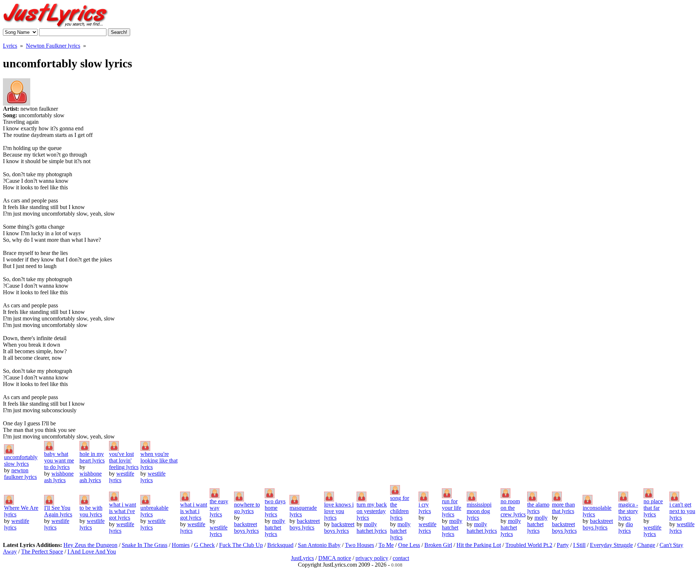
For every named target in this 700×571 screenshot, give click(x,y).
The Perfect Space (42, 551)
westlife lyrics (219, 530)
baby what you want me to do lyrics (59, 460)
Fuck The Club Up (241, 545)
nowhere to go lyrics (247, 507)
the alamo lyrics (538, 507)
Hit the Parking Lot (478, 545)
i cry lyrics (425, 507)
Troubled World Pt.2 (528, 545)
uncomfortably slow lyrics (21, 460)
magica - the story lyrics (628, 511)
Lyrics (10, 46)
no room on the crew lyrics (513, 507)
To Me (386, 545)
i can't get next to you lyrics (682, 511)
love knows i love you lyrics (339, 511)
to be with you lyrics (90, 511)
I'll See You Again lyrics (58, 511)
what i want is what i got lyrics (193, 511)
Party (563, 545)
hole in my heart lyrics (92, 457)
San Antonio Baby (319, 545)
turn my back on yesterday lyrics (372, 511)
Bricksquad (280, 545)
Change (646, 545)
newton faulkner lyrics (20, 473)
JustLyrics (302, 558)
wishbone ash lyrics (59, 476)
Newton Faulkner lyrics (53, 46)
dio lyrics (625, 527)
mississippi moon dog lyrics (479, 511)
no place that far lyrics (653, 507)
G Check (204, 545)
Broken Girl (438, 545)
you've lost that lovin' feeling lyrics (124, 460)
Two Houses (359, 545)
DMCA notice (334, 558)
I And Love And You (91, 551)
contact (401, 558)
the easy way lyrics (219, 507)
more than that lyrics (563, 507)
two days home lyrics (275, 507)
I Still (579, 545)
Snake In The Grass (144, 545)
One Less (409, 545)
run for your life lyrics (451, 507)
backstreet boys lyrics (246, 527)
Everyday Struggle (611, 545)
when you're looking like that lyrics (159, 460)
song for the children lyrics (399, 508)
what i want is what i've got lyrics (122, 511)
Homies (181, 545)
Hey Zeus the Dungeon (90, 545)
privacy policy (371, 558)
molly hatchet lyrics (275, 527)
